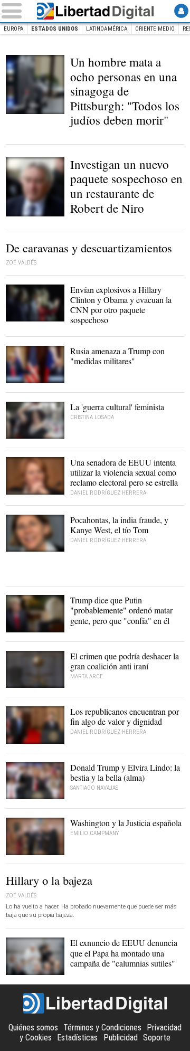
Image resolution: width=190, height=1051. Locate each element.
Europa (14, 28)
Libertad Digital (95, 11)
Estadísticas (77, 1038)
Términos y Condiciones (102, 1027)
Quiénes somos (33, 1027)
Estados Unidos (54, 28)
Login (181, 11)
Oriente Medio (155, 28)
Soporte (156, 1038)
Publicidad (120, 1038)
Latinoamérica (107, 28)
